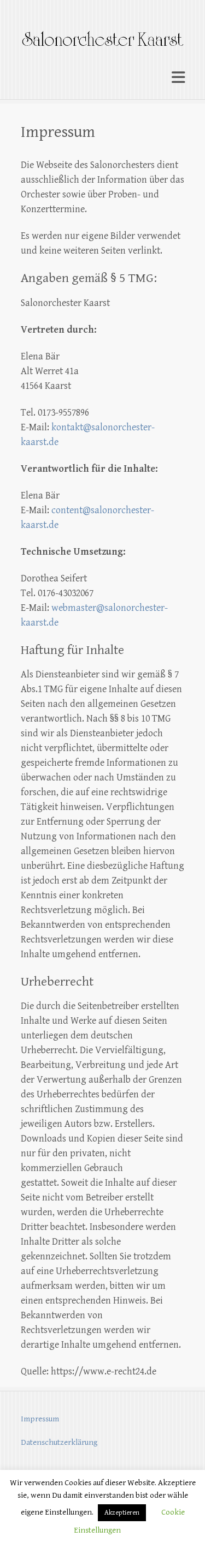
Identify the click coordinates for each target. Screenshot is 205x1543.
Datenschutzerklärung (59, 1442)
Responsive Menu (178, 77)
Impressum (40, 1419)
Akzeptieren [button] (121, 1513)
